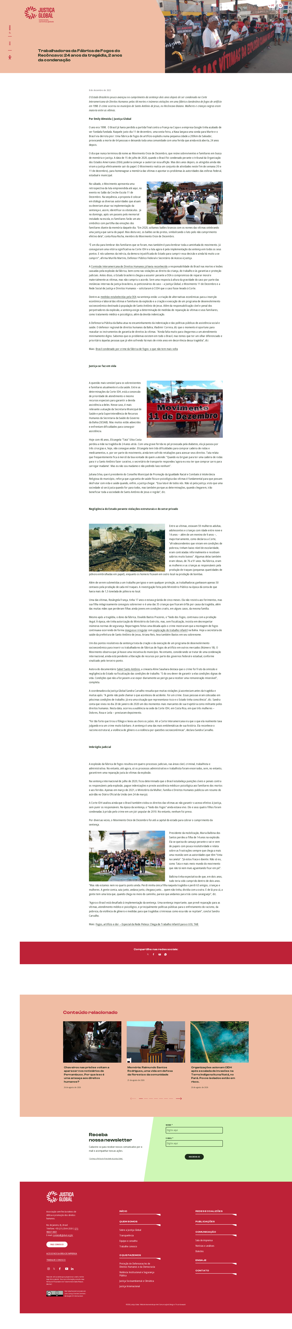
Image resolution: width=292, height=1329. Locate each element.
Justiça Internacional (129, 1286)
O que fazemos (130, 1255)
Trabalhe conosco (128, 1246)
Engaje (200, 1260)
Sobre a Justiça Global (130, 1230)
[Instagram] (48, 1269)
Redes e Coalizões (209, 1211)
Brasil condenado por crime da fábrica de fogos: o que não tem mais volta (137, 349)
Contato (202, 1270)
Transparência (126, 1235)
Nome (169, 1125)
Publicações (205, 1221)
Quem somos (128, 1221)
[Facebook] (59, 1269)
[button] (141, 1098)
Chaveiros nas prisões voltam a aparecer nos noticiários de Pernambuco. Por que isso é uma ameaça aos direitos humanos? (86, 1074)
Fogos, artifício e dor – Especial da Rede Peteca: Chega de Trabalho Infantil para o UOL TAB (147, 924)
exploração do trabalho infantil (170, 630)
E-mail (169, 1138)
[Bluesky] (78, 1269)
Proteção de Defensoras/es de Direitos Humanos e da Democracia (137, 1265)
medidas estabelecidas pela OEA (119, 297)
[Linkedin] (72, 1269)
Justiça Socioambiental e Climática (136, 1281)
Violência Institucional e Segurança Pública (136, 1274)
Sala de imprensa (204, 1240)
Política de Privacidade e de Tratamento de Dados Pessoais (64, 1282)
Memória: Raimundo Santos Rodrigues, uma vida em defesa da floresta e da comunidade (150, 1071)
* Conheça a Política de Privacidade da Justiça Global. (106, 1158)
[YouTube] (66, 1269)
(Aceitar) (49, 1284)
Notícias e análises (204, 1245)
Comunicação (205, 1232)
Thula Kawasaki (180, 1304)
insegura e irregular (136, 630)
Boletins (199, 1251)
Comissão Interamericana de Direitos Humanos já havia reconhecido (129, 266)
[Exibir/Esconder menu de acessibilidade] (10, 57)
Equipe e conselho (128, 1241)
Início (123, 1211)
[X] (54, 1269)
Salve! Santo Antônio (128, 669)
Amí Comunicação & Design (165, 1304)
